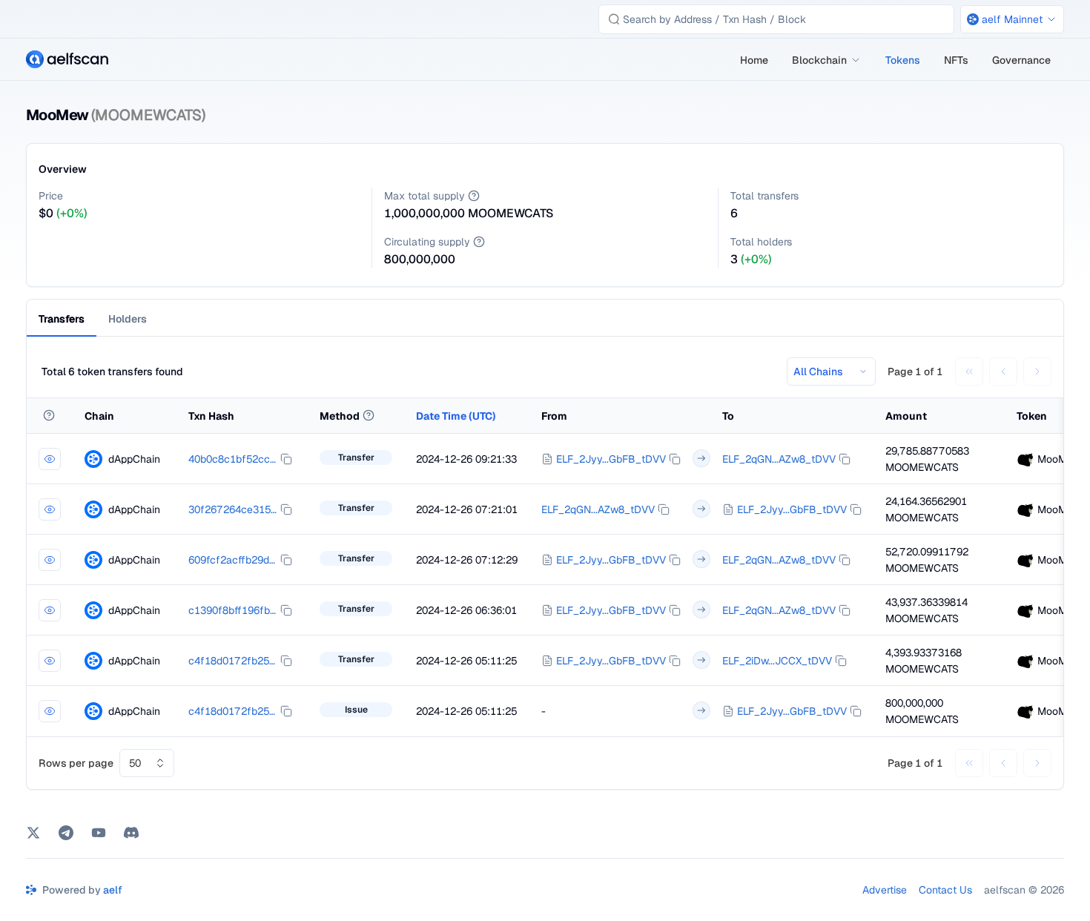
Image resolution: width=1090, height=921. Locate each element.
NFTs (956, 60)
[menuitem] (754, 60)
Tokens (902, 60)
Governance (1021, 60)
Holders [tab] (127, 319)
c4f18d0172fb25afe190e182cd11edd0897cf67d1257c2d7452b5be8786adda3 (232, 660)
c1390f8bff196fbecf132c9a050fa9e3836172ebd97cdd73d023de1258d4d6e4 (232, 610)
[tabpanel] (545, 569)
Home (754, 60)
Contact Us (945, 890)
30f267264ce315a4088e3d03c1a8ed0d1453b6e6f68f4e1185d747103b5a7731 (232, 509)
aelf (112, 890)
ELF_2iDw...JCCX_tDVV (777, 660)
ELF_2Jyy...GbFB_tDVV (611, 459)
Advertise (884, 890)
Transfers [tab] (62, 319)
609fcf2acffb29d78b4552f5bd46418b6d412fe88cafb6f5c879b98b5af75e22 (232, 560)
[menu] (896, 59)
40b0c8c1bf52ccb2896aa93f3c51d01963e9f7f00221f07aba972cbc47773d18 (232, 459)
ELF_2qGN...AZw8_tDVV (779, 459)
